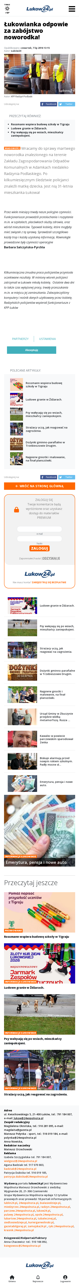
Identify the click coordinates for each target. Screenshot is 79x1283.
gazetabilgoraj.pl (15, 1226)
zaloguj (39, 548)
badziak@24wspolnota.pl (20, 1169)
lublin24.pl (10, 1203)
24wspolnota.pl (28, 1203)
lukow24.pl (43, 1210)
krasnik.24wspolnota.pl (19, 1230)
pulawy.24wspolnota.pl (19, 1214)
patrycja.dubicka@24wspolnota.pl (26, 1176)
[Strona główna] (12, 1277)
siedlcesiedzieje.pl (15, 1222)
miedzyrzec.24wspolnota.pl (21, 1206)
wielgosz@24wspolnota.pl (20, 1161)
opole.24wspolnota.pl (49, 1214)
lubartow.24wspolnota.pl (20, 1218)
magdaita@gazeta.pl (18, 1130)
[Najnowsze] (38, 1277)
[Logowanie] (65, 1277)
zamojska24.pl (37, 1226)
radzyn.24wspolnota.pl (55, 1206)
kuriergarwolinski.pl (41, 1222)
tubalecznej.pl (47, 1218)
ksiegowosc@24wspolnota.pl (22, 1245)
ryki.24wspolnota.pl (61, 1226)
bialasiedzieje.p (50, 1203)
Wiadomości (12, 148)
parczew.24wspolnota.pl (19, 1210)
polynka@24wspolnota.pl (20, 1137)
